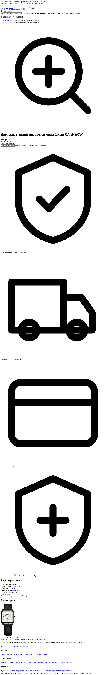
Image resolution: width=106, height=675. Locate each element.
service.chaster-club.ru (36, 671)
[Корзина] (29, 9)
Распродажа (39, 3)
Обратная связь (66, 671)
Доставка (17, 662)
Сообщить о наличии (8, 145)
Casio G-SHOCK (7, 654)
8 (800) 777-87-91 (76, 13)
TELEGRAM (18, 646)
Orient (28, 3)
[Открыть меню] (33, 8)
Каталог (4, 3)
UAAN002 (12, 588)
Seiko (32, 3)
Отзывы (57, 662)
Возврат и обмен (33, 662)
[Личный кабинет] (27, 9)
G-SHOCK (22, 3)
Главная (3, 20)
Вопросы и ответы (50, 13)
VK (24, 646)
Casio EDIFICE (18, 654)
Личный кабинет (64, 13)
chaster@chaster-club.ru (21, 671)
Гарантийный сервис (46, 662)
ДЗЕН (28, 646)
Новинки (10, 3)
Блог (62, 662)
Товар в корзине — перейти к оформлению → (32, 145)
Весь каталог (46, 654)
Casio (16, 3)
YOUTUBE (6, 646)
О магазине (68, 662)
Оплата (23, 662)
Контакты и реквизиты (52, 671)
